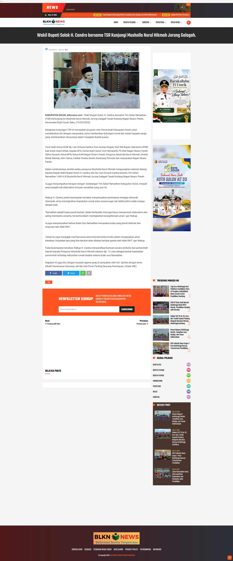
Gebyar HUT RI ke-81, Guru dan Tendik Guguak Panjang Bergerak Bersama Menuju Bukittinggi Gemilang (188, 14)
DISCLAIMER (118, 549)
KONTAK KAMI (77, 549)
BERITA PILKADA (158, 370)
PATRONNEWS (145, 549)
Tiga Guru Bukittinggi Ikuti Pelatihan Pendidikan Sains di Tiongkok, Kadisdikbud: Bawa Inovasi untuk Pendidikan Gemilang (179, 291)
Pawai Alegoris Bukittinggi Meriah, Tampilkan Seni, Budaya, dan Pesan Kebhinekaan (114, 14)
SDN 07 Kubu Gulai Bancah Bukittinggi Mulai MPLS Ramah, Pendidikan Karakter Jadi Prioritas (180, 306)
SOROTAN (156, 397)
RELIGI (155, 392)
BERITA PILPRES (158, 375)
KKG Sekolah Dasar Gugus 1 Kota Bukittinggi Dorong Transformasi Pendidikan (179, 346)
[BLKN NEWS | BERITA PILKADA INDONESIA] (116, 544)
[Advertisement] (96, 348)
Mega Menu (175, 22)
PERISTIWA (157, 386)
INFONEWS (157, 549)
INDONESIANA (157, 381)
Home (116, 22)
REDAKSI (88, 549)
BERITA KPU (157, 365)
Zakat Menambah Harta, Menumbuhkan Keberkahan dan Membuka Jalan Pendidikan (180, 476)
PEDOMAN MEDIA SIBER (102, 549)
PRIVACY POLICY (131, 549)
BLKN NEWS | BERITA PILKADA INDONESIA (122, 555)
